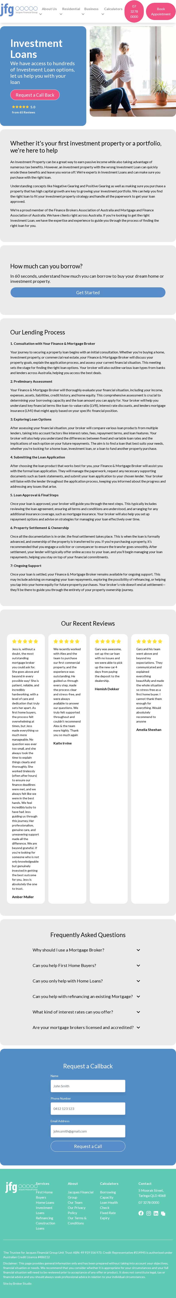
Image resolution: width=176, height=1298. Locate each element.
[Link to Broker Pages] (163, 1213)
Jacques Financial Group (80, 1194)
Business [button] (91, 9)
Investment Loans (44, 1210)
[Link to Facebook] (141, 1213)
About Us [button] (49, 9)
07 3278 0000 (134, 11)
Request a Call (88, 1146)
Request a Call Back (35, 94)
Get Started (88, 292)
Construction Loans (45, 1225)
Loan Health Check (109, 1205)
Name (54, 1076)
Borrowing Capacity (108, 1194)
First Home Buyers (44, 1194)
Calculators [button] (113, 9)
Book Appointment (161, 11)
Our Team (75, 1202)
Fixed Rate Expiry (108, 1215)
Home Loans (45, 1202)
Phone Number (61, 1098)
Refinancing (44, 1218)
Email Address (60, 1121)
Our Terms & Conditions (77, 1220)
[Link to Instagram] (149, 1213)
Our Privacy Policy (76, 1210)
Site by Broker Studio (17, 1283)
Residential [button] (71, 9)
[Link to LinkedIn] (156, 1213)
